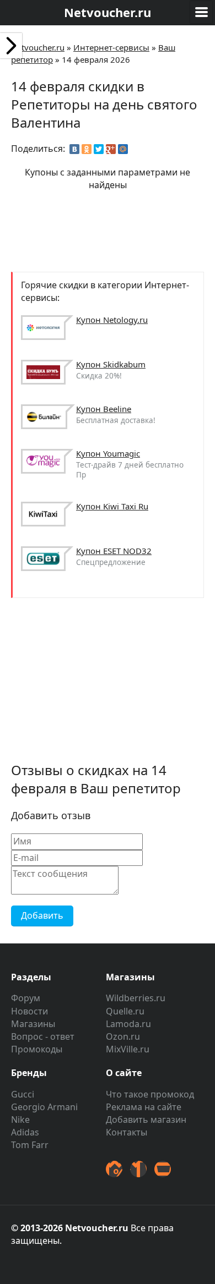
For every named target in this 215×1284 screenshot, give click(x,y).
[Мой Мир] (123, 149)
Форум (25, 998)
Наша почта (162, 1169)
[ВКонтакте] (74, 149)
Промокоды (36, 1049)
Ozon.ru (123, 1036)
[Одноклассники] (87, 149)
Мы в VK (138, 1169)
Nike (20, 1119)
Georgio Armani (44, 1107)
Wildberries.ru (135, 998)
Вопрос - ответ (42, 1036)
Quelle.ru (125, 1011)
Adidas (25, 1132)
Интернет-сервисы (111, 47)
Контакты (126, 1132)
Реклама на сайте (143, 1107)
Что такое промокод (150, 1094)
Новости (29, 1011)
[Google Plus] (111, 149)
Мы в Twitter (114, 1169)
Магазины (33, 1024)
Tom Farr (30, 1145)
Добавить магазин (146, 1119)
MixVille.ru (127, 1049)
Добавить (42, 915)
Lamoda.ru (128, 1024)
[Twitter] (99, 149)
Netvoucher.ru (37, 47)
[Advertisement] (107, 229)
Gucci (22, 1094)
